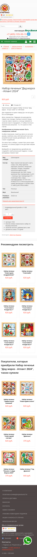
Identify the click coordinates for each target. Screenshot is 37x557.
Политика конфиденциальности (14, 494)
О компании (7, 491)
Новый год (5, 48)
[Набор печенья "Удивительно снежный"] (9, 388)
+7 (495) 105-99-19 (17, 34)
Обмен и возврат (8, 510)
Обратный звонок (25, 38)
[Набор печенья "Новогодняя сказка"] (27, 388)
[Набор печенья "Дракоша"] (27, 423)
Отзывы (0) (17, 105)
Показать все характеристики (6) (13, 201)
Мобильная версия (9, 521)
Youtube (22, 538)
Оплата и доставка (9, 498)
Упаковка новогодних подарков (14, 514)
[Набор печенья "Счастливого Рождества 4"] (27, 329)
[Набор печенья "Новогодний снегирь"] (9, 423)
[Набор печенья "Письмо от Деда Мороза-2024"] (9, 458)
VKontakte (8, 538)
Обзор (7, 105)
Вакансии (6, 502)
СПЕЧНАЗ (6, 46)
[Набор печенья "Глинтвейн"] (27, 260)
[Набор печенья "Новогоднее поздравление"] (9, 260)
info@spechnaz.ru (13, 38)
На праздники (29, 46)
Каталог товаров (10, 41)
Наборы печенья (17, 46)
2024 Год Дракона (16, 48)
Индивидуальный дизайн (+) (16, 208)
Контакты (6, 506)
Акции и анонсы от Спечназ (12, 517)
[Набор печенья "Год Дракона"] (27, 458)
